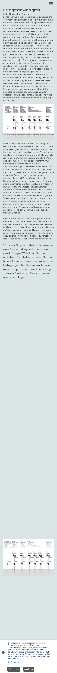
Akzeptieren (14, 669)
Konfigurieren (13, 662)
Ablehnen (28, 669)
